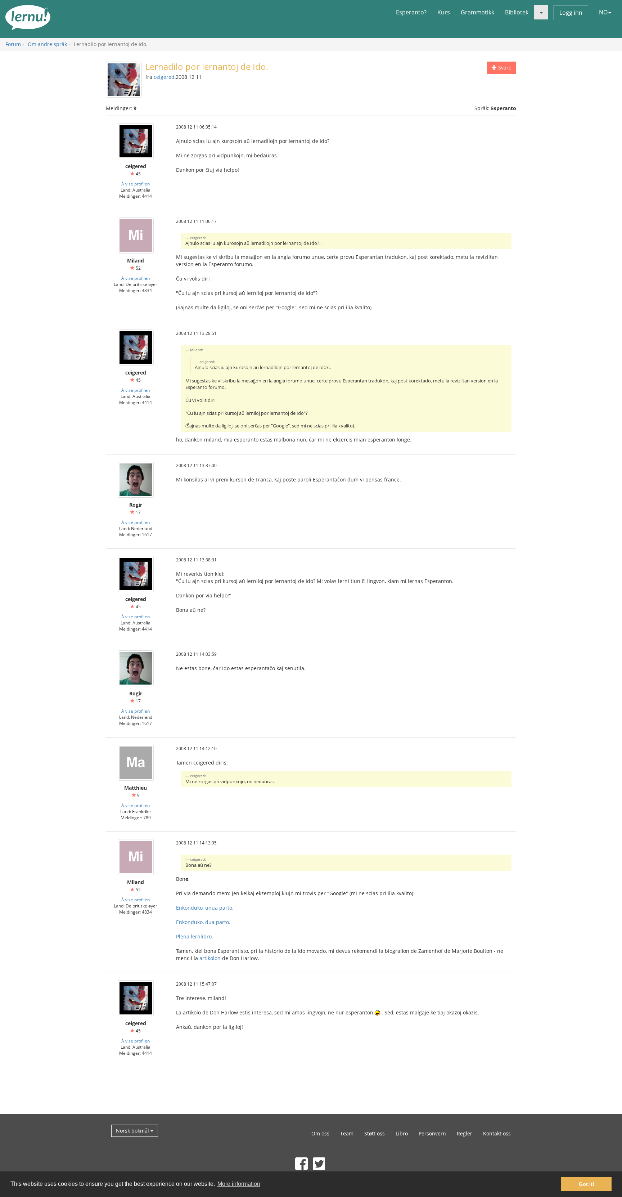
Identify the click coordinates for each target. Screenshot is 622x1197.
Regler (464, 1133)
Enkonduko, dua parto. (203, 922)
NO (603, 12)
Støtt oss (374, 1133)
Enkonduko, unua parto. (205, 907)
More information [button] (238, 1184)
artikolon (210, 958)
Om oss (320, 1133)
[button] (541, 12)
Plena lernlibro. (194, 936)
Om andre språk (47, 44)
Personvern (432, 1133)
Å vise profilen (135, 184)
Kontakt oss (497, 1133)
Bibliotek (516, 12)
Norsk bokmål (133, 1130)
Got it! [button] (586, 1184)
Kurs (443, 12)
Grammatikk (477, 12)
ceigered (164, 76)
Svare (504, 67)
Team (346, 1133)
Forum (13, 44)
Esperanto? (411, 12)
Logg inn (570, 13)
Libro (402, 1133)
